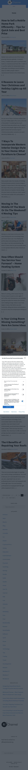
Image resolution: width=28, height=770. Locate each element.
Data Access (14, 411)
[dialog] (14, 385)
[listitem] (14, 382)
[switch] (23, 384)
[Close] (25, 358)
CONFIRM (8, 406)
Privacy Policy (22, 411)
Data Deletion (6, 411)
